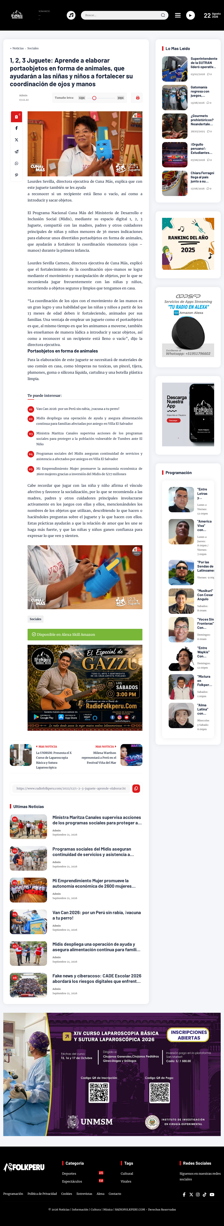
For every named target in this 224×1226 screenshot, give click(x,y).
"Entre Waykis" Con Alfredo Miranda (203, 652)
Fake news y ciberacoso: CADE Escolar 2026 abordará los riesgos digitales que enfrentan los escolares (97, 978)
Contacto (115, 1194)
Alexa (100, 1194)
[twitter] (191, 1194)
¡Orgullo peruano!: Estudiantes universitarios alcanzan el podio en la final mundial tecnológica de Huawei (202, 148)
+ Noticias (17, 48)
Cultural (127, 1174)
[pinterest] (16, 175)
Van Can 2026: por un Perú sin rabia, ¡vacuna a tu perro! (77, 409)
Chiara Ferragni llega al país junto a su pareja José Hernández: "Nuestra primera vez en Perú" (202, 177)
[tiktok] (204, 1194)
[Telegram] (16, 152)
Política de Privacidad (42, 1194)
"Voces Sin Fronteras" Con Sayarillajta (205, 623)
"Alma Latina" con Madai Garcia (202, 709)
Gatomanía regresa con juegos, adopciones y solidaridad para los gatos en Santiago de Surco (202, 91)
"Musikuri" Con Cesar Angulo (205, 594)
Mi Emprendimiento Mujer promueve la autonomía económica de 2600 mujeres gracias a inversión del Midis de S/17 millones (89, 471)
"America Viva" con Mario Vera (204, 525)
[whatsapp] (16, 163)
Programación (13, 1194)
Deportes (82, 1173)
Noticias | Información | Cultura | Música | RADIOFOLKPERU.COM (102, 1209)
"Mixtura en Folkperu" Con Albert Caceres (204, 680)
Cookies (66, 1194)
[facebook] (16, 128)
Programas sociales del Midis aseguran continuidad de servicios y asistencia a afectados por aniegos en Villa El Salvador (89, 456)
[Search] (163, 15)
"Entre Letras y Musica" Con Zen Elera (203, 493)
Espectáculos (82, 1181)
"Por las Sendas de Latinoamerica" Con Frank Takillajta (209, 566)
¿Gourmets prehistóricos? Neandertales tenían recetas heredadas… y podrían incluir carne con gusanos (202, 119)
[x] (16, 140)
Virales (126, 1181)
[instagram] (198, 1194)
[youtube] (211, 1194)
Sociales (33, 48)
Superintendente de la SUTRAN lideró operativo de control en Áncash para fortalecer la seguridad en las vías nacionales (204, 62)
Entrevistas (84, 1194)
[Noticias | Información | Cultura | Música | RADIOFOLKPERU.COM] (13, 17)
